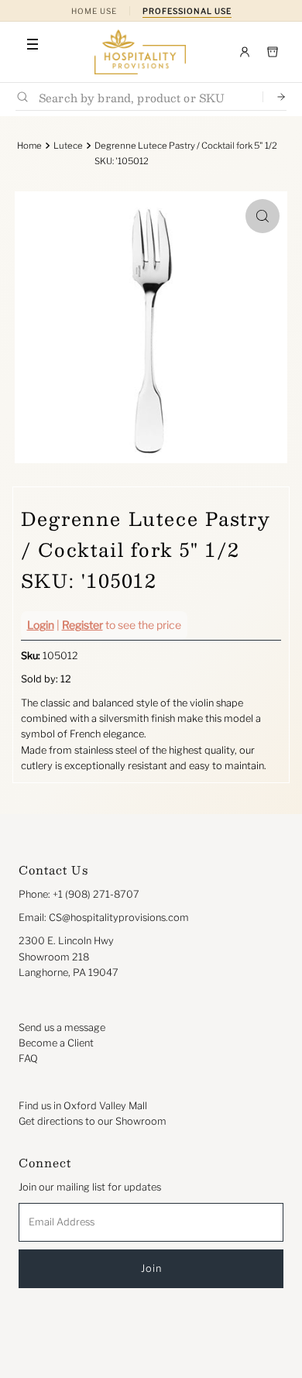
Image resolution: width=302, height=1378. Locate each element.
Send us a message (62, 1027)
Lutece (68, 145)
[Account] (245, 52)
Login (40, 624)
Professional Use (187, 10)
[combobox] (144, 97)
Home (29, 145)
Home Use (94, 10)
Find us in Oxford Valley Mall (83, 1106)
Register (82, 624)
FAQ (28, 1058)
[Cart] (273, 52)
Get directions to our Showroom (92, 1121)
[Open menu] (32, 44)
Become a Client (56, 1043)
